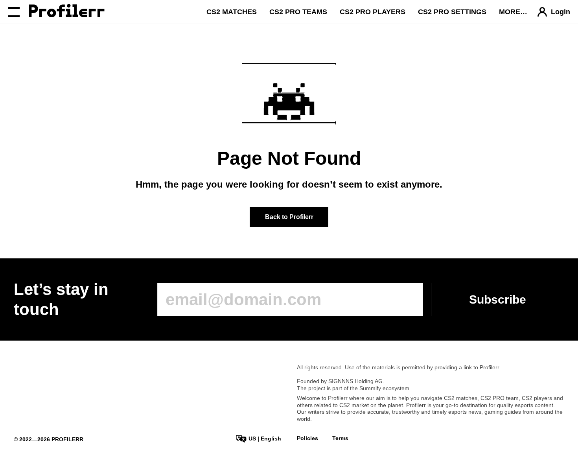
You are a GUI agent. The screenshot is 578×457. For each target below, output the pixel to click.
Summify (370, 388)
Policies (307, 438)
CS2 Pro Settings (452, 12)
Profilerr (489, 367)
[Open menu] (13, 11)
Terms (340, 438)
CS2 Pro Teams (298, 12)
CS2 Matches (231, 12)
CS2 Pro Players (372, 12)
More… (513, 12)
